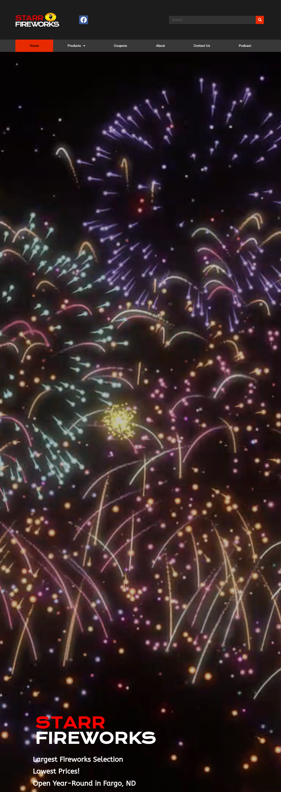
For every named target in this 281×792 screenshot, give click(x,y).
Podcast (245, 46)
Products (74, 46)
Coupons (120, 46)
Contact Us (202, 46)
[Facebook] (83, 19)
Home (34, 46)
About (160, 46)
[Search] (260, 20)
